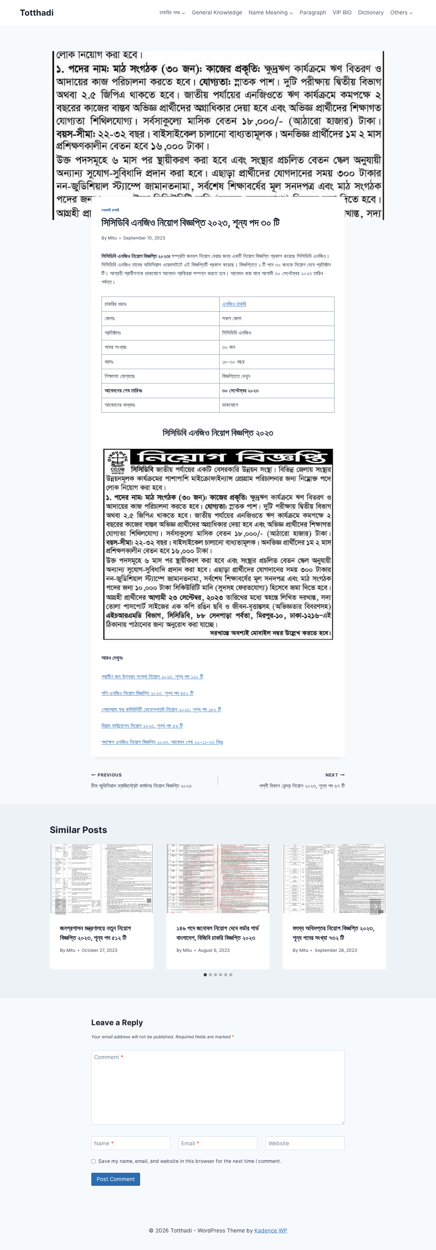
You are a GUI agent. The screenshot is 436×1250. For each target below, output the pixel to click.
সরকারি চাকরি (110, 210)
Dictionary (371, 12)
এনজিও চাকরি (234, 304)
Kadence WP (270, 1230)
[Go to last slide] (60, 907)
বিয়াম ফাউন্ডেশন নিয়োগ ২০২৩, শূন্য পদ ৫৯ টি (142, 726)
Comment (109, 1057)
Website (278, 1143)
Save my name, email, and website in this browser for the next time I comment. (189, 1161)
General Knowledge (217, 12)
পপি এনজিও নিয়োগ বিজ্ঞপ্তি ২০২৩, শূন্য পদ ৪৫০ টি (147, 693)
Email (190, 1143)
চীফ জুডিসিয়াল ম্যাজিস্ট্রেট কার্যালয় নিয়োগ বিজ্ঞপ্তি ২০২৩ (141, 780)
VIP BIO (342, 12)
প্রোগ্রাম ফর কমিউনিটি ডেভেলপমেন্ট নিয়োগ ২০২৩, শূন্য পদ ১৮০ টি (161, 709)
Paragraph (313, 12)
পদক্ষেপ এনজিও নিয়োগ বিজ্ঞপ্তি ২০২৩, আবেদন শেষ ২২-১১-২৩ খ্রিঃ (162, 742)
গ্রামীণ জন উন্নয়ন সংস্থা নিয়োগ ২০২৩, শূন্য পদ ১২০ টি (152, 676)
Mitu (112, 237)
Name (104, 1143)
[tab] (205, 974)
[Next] (375, 907)
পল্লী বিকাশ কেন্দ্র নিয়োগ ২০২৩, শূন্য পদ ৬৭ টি (302, 780)
